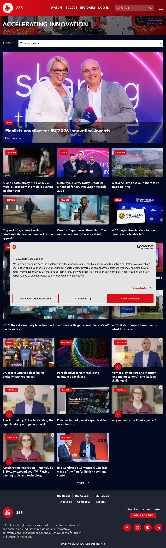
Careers (101, 502)
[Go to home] (13, 8)
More (80, 483)
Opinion (10, 200)
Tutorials (120, 342)
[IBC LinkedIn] (158, 527)
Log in (104, 7)
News (9, 122)
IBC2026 (71, 7)
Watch (56, 7)
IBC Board (63, 496)
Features (11, 152)
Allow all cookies (130, 298)
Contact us (83, 502)
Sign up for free (142, 515)
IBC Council (82, 496)
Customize (81, 298)
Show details (139, 288)
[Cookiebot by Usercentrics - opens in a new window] (139, 246)
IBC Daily (88, 7)
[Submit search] (151, 8)
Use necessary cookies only (35, 298)
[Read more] (83, 97)
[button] (160, 8)
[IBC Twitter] (137, 527)
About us (66, 502)
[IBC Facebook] (127, 527)
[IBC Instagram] (148, 527)
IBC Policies (102, 496)
